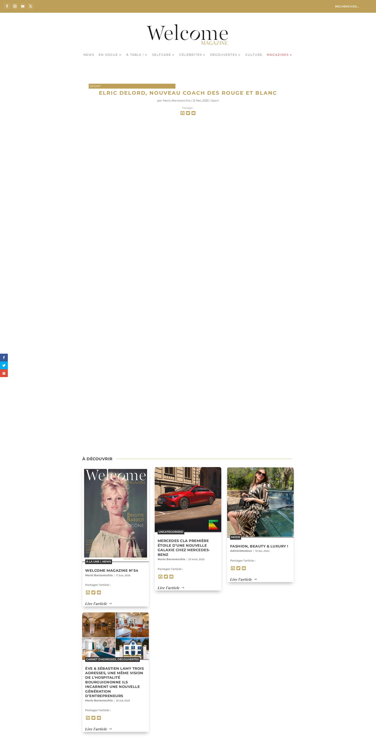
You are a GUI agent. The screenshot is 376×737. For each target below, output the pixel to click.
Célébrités (190, 55)
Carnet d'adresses (101, 659)
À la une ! (93, 561)
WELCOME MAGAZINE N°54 (111, 570)
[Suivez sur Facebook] (7, 6)
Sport (95, 86)
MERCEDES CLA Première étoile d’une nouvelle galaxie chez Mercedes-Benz (184, 548)
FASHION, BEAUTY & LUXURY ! (259, 546)
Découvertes (223, 55)
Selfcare (161, 55)
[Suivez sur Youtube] (23, 6)
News (88, 55)
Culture (253, 55)
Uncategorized (171, 532)
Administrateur (241, 551)
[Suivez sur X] (30, 6)
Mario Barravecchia (176, 100)
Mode (235, 537)
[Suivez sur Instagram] (15, 6)
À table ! (135, 55)
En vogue (108, 55)
